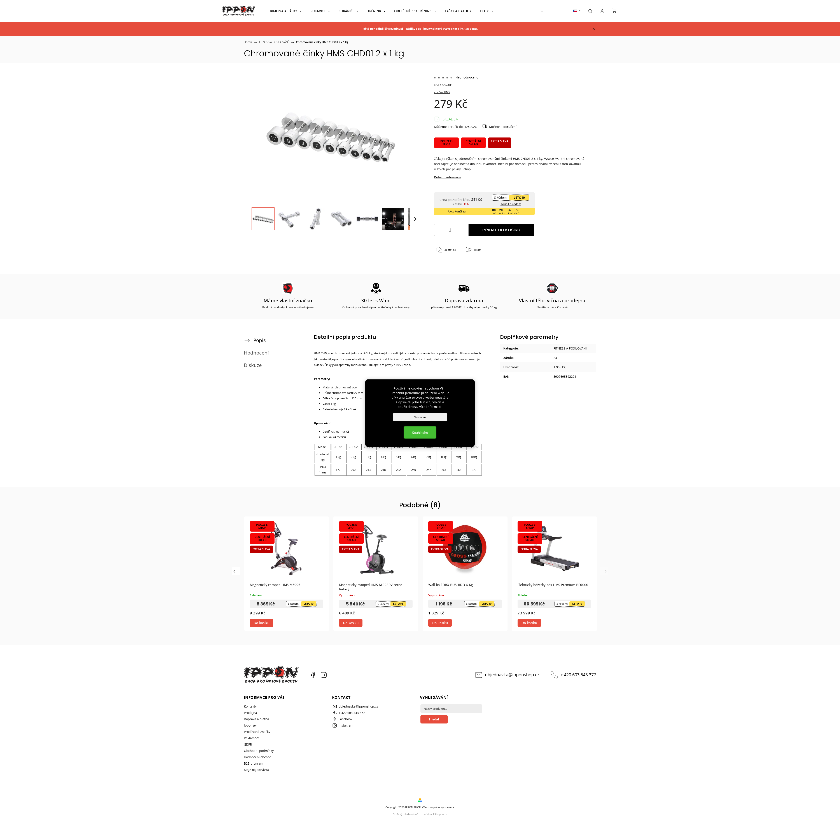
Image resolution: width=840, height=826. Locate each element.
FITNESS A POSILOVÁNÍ (570, 348)
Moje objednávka (256, 770)
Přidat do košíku (501, 230)
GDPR (248, 744)
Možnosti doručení (502, 127)
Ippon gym (251, 725)
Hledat (434, 719)
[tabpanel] (286, 573)
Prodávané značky (257, 732)
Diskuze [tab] (253, 365)
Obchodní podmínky (259, 751)
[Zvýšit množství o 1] (462, 230)
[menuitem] (286, 11)
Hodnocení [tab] (256, 352)
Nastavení (420, 417)
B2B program (253, 763)
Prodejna (250, 713)
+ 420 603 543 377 (578, 675)
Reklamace (252, 738)
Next (605, 571)
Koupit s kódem (510, 204)
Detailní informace (447, 177)
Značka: (442, 92)
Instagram (323, 675)
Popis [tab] (259, 340)
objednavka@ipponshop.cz (512, 675)
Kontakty (250, 706)
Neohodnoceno (466, 77)
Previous (236, 571)
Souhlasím (420, 432)
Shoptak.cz (440, 814)
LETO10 (519, 197)
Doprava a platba (256, 719)
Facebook (313, 675)
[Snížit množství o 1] (439, 230)
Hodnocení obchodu (258, 757)
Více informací (430, 406)
